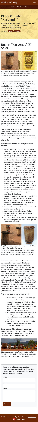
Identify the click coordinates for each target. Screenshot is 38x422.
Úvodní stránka (5, 6)
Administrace (32, 417)
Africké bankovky (9, 2)
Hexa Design (20, 419)
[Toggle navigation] (34, 2)
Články (13, 6)
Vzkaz (5, 389)
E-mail (5, 383)
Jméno (5, 377)
